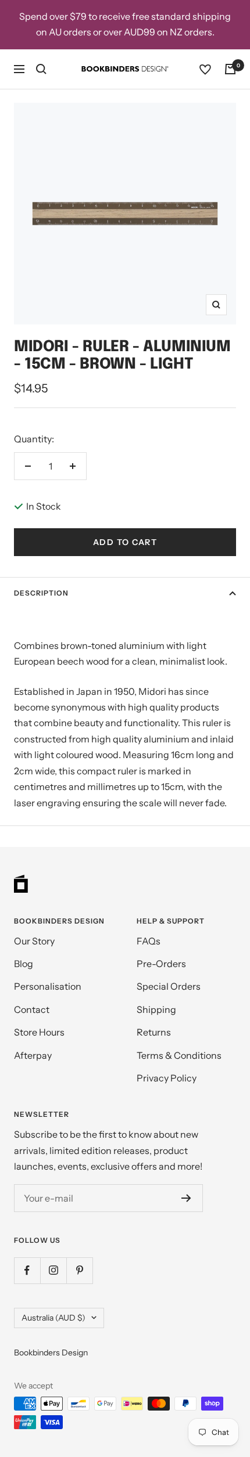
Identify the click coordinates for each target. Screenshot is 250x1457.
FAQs (148, 941)
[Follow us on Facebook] (27, 1270)
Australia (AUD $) (53, 1317)
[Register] (186, 1198)
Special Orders (169, 986)
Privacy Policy (167, 1078)
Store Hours (39, 1032)
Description (41, 593)
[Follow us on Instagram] (53, 1270)
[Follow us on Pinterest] (79, 1270)
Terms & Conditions (179, 1055)
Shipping (156, 1009)
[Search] (41, 69)
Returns (154, 1032)
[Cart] (230, 69)
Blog (23, 963)
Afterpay (33, 1055)
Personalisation (47, 986)
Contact (31, 1009)
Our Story (34, 941)
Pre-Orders (161, 963)
